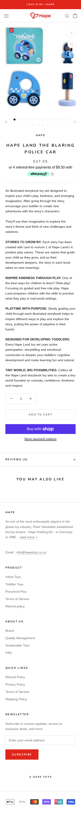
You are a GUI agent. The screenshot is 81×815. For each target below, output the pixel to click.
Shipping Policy (16, 699)
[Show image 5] (33, 120)
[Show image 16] (48, 125)
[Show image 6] (38, 120)
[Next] (75, 122)
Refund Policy (15, 677)
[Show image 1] (15, 120)
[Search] (67, 16)
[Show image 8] (48, 120)
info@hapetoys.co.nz (31, 552)
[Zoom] (71, 33)
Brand (9, 630)
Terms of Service (17, 599)
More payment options (40, 439)
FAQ (8, 653)
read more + (28, 537)
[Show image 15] (43, 125)
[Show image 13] (33, 125)
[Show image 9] (52, 120)
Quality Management (20, 638)
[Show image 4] (29, 120)
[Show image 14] (38, 125)
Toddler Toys (14, 584)
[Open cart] (75, 15)
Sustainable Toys (17, 645)
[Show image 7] (43, 120)
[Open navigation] (6, 15)
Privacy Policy (15, 684)
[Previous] (6, 122)
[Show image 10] (57, 120)
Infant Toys (13, 577)
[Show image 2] (19, 120)
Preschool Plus (16, 591)
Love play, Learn (40, 4)
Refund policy (15, 606)
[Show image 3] (24, 120)
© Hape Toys (40, 777)
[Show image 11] (62, 120)
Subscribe (22, 754)
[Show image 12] (66, 120)
